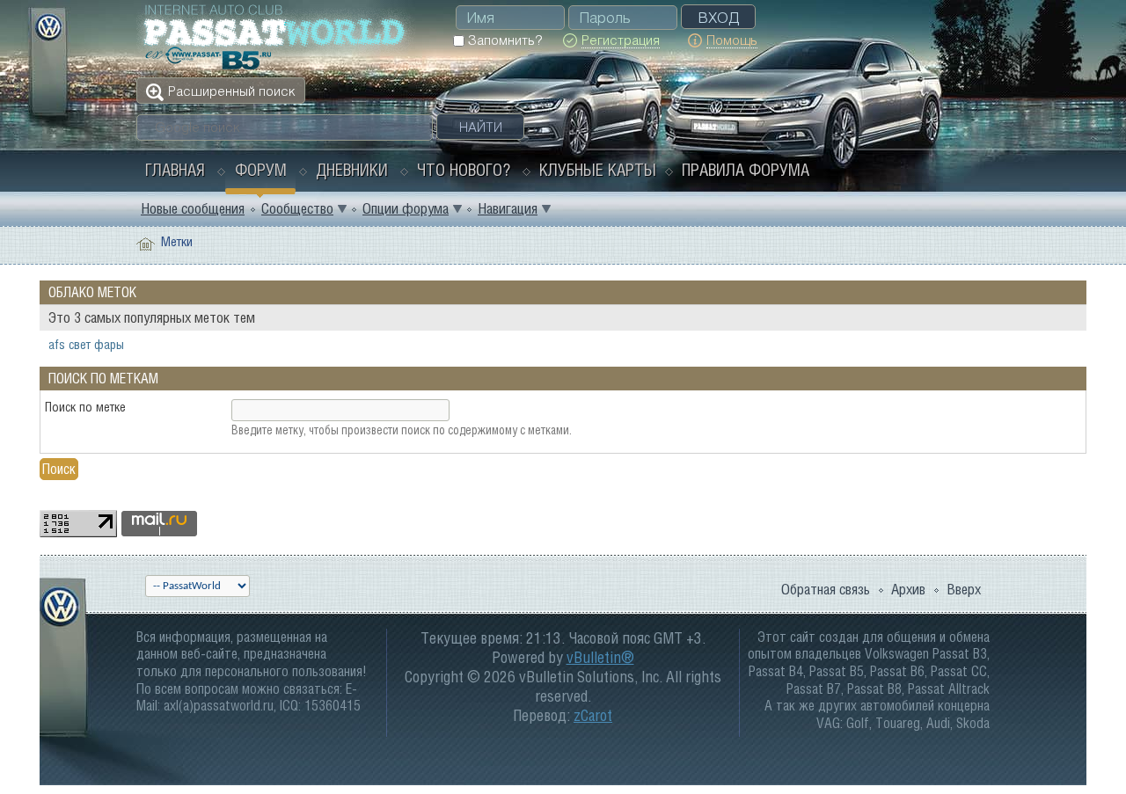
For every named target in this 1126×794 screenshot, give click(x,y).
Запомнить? (503, 40)
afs (56, 344)
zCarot (593, 715)
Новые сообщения (193, 208)
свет (80, 344)
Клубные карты (597, 169)
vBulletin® (600, 657)
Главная (175, 169)
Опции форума (405, 208)
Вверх (964, 589)
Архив (908, 589)
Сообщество (297, 208)
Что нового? (463, 169)
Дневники (352, 169)
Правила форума (745, 169)
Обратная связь (825, 589)
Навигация (507, 208)
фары (109, 344)
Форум (261, 169)
